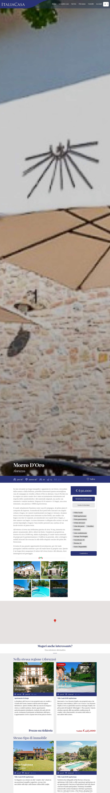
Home (54, 4)
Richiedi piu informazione (84, 499)
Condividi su (84, 553)
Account (99, 4)
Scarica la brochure (84, 505)
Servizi (73, 4)
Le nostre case (64, 4)
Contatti (91, 4)
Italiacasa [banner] (10, 4)
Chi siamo (82, 4)
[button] (55, 620)
